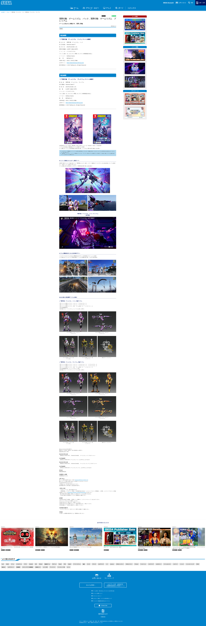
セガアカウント (11, 567)
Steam (60, 564)
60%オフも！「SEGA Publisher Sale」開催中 (112, 547)
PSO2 (197, 564)
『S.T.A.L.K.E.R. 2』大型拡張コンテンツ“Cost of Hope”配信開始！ (48, 547)
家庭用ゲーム (8, 550)
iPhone (40, 564)
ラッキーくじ (143, 564)
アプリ (25, 564)
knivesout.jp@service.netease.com (81, 479)
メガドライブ (151, 564)
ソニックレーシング (190, 564)
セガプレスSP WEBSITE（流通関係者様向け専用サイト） (115, 585)
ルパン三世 (45, 567)
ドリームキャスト (167, 564)
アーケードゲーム (76, 564)
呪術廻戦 (18, 567)
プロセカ (136, 564)
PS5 (65, 564)
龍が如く (3, 567)
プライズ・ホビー (92, 8)
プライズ (94, 564)
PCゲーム (3, 550)
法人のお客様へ (90, 585)
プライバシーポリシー (97, 595)
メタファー (175, 564)
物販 (84, 564)
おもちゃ (112, 564)
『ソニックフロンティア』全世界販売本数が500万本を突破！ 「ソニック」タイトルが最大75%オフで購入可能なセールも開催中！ (188, 548)
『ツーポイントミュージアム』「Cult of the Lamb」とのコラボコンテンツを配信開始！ (17, 548)
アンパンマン (52, 567)
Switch (61, 28)
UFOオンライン (129, 564)
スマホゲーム (19, 564)
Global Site (104, 605)
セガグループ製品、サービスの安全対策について (102, 598)
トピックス (132, 8)
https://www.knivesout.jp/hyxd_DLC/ (75, 62)
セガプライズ (101, 564)
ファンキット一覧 (61, 567)
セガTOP (3, 12)
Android (31, 564)
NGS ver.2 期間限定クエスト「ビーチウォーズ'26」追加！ (81, 547)
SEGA (7, 564)
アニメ (108, 8)
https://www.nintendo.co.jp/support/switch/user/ (77, 492)
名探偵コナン (38, 567)
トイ (107, 564)
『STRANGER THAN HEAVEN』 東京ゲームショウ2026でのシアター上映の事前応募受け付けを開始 (154, 548)
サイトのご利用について (97, 593)
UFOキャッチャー (119, 564)
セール (68, 567)
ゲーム (76, 8)
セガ (3, 564)
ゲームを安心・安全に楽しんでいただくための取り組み (103, 590)
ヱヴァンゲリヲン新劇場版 (28, 567)
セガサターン (158, 564)
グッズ (88, 564)
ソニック (182, 564)
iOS (36, 564)
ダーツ (120, 8)
